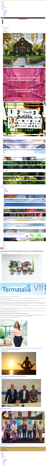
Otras (2, 9)
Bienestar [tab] (5, 29)
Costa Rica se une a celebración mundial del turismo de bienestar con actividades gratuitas (13, 376)
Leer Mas (4, 142)
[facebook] (2, 20)
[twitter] (2, 21)
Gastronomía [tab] (5, 189)
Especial (4, 16)
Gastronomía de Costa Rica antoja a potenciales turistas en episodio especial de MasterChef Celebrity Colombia (22, 213)
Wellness (4, 13)
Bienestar (1, 249)
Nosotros (4, 244)
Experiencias (3, 187)
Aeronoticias (3, 5)
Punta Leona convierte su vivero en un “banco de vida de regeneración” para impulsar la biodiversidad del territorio (22, 172)
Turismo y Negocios (4, 7)
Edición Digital (4, 245)
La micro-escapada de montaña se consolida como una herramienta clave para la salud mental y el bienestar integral (22, 161)
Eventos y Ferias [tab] (6, 190)
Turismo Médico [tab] (6, 191)
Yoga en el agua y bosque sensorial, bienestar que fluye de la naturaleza (15, 165)
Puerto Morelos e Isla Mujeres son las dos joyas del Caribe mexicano (15, 199)
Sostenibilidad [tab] (6, 30)
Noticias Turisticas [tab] (6, 27)
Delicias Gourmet (5, 11)
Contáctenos (4, 246)
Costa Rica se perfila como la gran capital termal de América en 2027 (14, 223)
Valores (4, 15)
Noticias (3, 4)
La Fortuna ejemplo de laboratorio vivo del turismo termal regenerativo (15, 181)
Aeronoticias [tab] (5, 28)
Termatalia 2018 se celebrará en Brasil (5, 408)
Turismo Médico (5, 12)
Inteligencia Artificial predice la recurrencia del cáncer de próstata (14, 229)
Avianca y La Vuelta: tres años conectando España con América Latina (15, 140)
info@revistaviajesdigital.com (5, 450)
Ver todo (44, 136)
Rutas (2, 8)
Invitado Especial (5, 10)
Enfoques (4, 243)
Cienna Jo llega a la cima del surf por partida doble (11, 102)
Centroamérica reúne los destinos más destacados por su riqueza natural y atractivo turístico (19, 194)
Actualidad (3, 26)
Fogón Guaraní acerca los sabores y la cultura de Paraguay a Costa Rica (15, 209)
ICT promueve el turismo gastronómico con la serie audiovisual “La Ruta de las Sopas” (17, 217)
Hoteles (3, 6)
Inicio (2, 3)
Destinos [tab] (5, 188)
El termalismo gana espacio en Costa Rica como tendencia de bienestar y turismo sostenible (18, 157)
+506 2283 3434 (4, 448)
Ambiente (4, 14)
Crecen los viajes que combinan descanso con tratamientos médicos (14, 238)
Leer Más (4, 66)
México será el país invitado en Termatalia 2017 (7, 444)
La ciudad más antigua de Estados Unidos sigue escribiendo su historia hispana (16, 33)
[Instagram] (2, 22)
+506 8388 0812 (4, 449)
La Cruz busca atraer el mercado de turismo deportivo (13, 203)
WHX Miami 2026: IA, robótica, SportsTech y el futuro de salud (13, 233)
